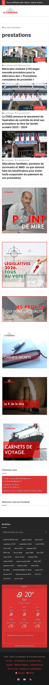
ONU (37, 561)
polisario (22, 566)
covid (39, 544)
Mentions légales (21, 665)
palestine (8, 566)
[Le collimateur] (10, 11)
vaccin (18, 579)
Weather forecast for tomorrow (20, 635)
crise (7, 548)
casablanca (9, 544)
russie (39, 570)
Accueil (7, 27)
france (18, 553)
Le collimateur (9, 113)
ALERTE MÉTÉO (10, 540)
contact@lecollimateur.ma (20, 478)
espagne (31, 548)
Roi (6, 570)
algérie (27, 540)
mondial (32, 557)
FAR (6, 553)
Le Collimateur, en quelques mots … (28, 661)
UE (38, 574)
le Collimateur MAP (10, 65)
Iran (40, 553)
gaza (29, 553)
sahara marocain (23, 574)
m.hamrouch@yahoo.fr (12, 481)
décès (18, 548)
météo (8, 561)
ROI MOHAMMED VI (22, 570)
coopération (25, 544)
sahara (7, 574)
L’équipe (9, 665)
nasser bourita (23, 561)
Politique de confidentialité (30, 669)
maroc (19, 557)
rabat (34, 566)
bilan (39, 540)
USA (7, 579)
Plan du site (13, 669)
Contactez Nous (36, 665)
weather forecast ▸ (24, 646)
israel (7, 557)
